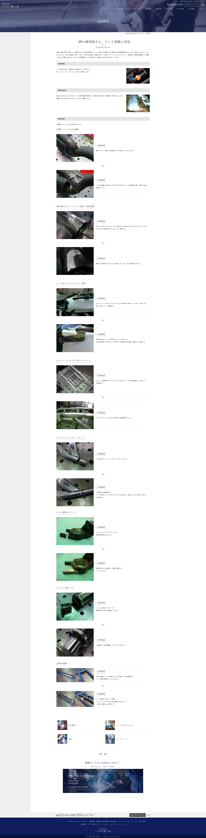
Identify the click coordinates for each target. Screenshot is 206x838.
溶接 (105, 754)
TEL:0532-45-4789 (73, 781)
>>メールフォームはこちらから (77, 787)
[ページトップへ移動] (148, 815)
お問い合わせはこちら (192, 4)
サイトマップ (121, 824)
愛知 (100, 754)
